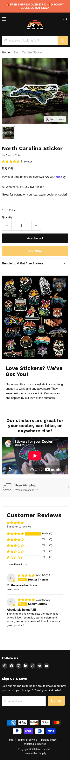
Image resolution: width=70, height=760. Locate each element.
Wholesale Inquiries (35, 743)
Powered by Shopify (35, 753)
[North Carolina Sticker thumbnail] (8, 132)
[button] (11, 161)
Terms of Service (27, 739)
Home (6, 52)
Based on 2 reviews (19, 526)
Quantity (7, 217)
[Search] (63, 40)
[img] (26, 575)
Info (11, 739)
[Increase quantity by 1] (36, 226)
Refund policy (49, 739)
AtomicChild (13, 155)
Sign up (56, 700)
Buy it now (35, 251)
